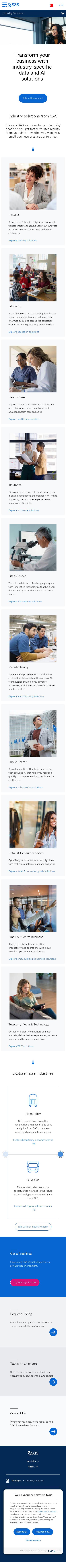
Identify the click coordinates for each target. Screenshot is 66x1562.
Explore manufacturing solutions (26, 696)
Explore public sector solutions (25, 787)
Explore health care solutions (24, 419)
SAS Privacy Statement (46, 1511)
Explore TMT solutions (21, 1046)
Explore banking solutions (22, 240)
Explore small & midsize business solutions (32, 958)
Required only (42, 1531)
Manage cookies (33, 1540)
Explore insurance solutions (23, 510)
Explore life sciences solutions (25, 601)
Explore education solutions (23, 331)
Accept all (21, 1531)
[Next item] (60, 1154)
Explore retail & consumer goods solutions (31, 871)
